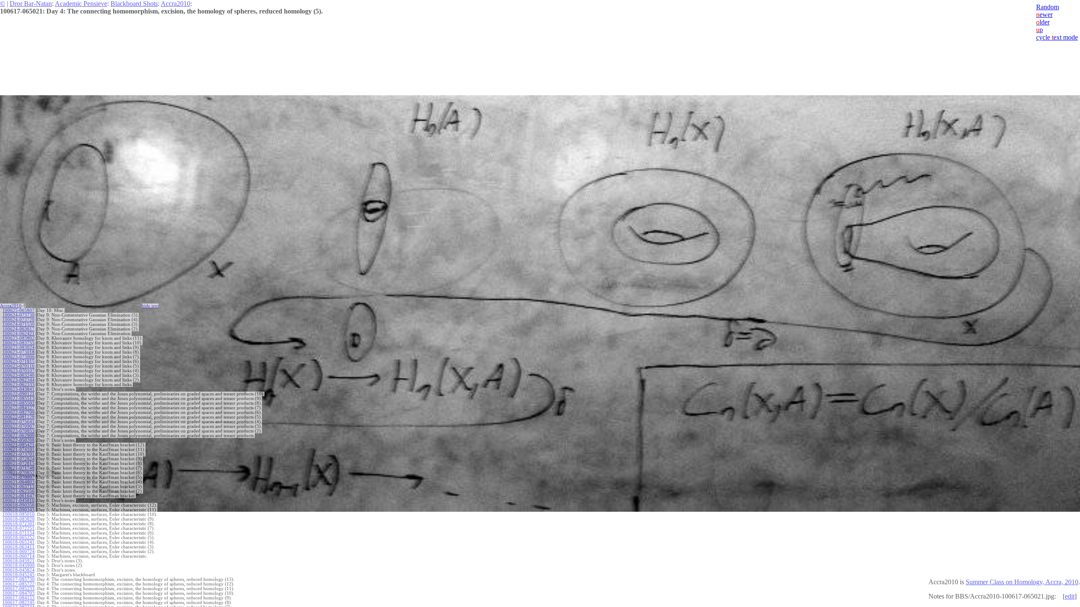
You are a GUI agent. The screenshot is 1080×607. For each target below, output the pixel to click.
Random (1047, 7)
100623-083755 (19, 343)
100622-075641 (19, 421)
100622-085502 (19, 403)
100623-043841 (19, 389)
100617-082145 (19, 602)
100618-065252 (19, 537)
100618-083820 (19, 519)
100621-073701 (19, 454)
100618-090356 (19, 505)
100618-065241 (19, 542)
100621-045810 (19, 500)
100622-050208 (19, 440)
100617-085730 (19, 579)
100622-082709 (19, 412)
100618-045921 (19, 561)
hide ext (150, 306)
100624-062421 (19, 333)
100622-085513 (19, 398)
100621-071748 (19, 468)
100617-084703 (19, 593)
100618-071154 (19, 533)
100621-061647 (19, 496)
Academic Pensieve (81, 3)
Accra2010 (175, 3)
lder (1043, 22)
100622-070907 (19, 426)
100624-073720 (19, 319)
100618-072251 (19, 528)
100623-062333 (19, 384)
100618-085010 (19, 514)
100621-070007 (19, 477)
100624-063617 (19, 329)
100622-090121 (19, 394)
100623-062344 (19, 380)
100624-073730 (19, 315)
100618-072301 (19, 523)
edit (1070, 596)
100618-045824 (19, 570)
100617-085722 (19, 584)
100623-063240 (19, 375)
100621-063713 (19, 486)
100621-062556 (19, 491)
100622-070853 (19, 431)
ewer (1044, 14)
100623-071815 (19, 361)
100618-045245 (19, 574)
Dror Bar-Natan (31, 3)
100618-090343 (19, 510)
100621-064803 (19, 482)
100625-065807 (19, 310)
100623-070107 (19, 370)
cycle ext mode (1057, 37)
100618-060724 (19, 551)
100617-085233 (19, 588)
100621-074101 (19, 449)
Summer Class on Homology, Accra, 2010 (1022, 582)
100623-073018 (19, 352)
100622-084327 (19, 408)
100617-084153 (19, 598)
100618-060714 (19, 556)
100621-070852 (19, 472)
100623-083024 (19, 347)
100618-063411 (19, 547)
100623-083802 (19, 338)
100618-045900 (19, 565)
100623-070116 (19, 366)
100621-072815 (19, 463)
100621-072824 (19, 459)
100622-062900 (19, 435)
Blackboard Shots (134, 3)
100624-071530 (19, 324)
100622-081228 (19, 417)
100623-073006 (19, 357)
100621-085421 (19, 445)
